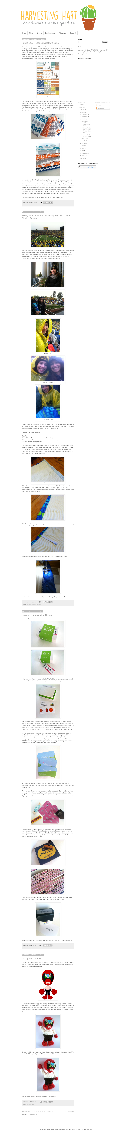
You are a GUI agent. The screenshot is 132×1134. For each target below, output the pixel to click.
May (83, 150)
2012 (81, 112)
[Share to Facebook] (50, 203)
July (83, 145)
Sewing (39, 604)
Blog (24, 33)
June (83, 148)
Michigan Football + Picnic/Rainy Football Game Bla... (86, 130)
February (84, 153)
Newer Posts (25, 1111)
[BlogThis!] (46, 203)
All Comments (101, 108)
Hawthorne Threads (27, 191)
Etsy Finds (87, 52)
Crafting (29, 604)
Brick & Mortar (50, 33)
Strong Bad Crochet (32, 958)
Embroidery (81, 52)
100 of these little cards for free (35, 727)
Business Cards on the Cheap (37, 615)
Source (48, 96)
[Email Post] (40, 202)
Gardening (97, 52)
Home (48, 1111)
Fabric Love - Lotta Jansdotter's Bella (40, 43)
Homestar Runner (40, 962)
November (85, 116)
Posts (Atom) (33, 1114)
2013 (81, 109)
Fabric (28, 205)
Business (29, 947)
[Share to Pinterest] (52, 203)
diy (31, 604)
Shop (31, 33)
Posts (99, 105)
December (85, 114)
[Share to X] (48, 203)
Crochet (33, 1104)
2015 (81, 105)
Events (39, 33)
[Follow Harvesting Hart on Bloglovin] (87, 168)
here (62, 197)
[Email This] (44, 203)
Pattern (106, 52)
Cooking (87, 50)
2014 (81, 107)
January (84, 155)
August (84, 143)
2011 (81, 158)
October (84, 119)
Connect (73, 33)
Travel (85, 53)
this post (44, 184)
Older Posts (70, 1111)
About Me (62, 33)
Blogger (89, 1129)
